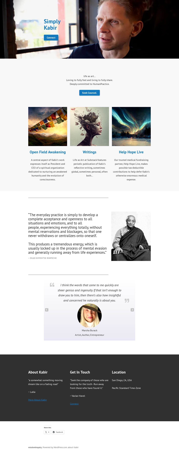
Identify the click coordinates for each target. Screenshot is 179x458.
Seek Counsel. (89, 92)
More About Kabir (37, 399)
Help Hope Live (131, 152)
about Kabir (73, 447)
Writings (89, 152)
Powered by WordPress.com (55, 447)
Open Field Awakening (48, 152)
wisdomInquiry (35, 447)
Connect (51, 37)
